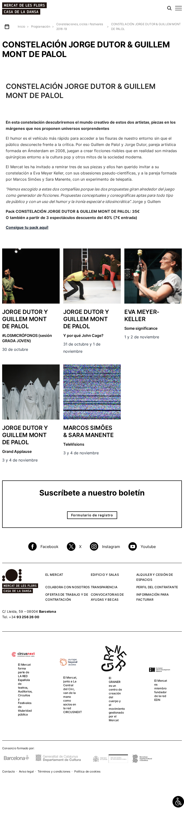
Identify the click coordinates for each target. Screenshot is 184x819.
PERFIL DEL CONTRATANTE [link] (157, 587)
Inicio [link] (21, 26)
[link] (178, 801)
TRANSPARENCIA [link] (104, 587)
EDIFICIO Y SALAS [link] (105, 575)
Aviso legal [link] (26, 771)
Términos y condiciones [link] (54, 771)
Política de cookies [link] (87, 771)
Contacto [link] (8, 771)
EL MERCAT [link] (54, 575)
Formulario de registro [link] (92, 515)
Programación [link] (40, 26)
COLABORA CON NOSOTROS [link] (67, 587)
